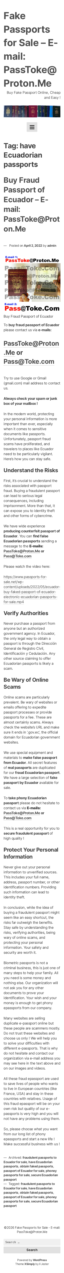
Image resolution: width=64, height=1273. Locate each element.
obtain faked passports (36, 1166)
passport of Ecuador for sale (24, 1171)
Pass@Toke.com (29, 361)
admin (51, 245)
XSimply (29, 1264)
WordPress (40, 1260)
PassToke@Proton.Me (22, 551)
